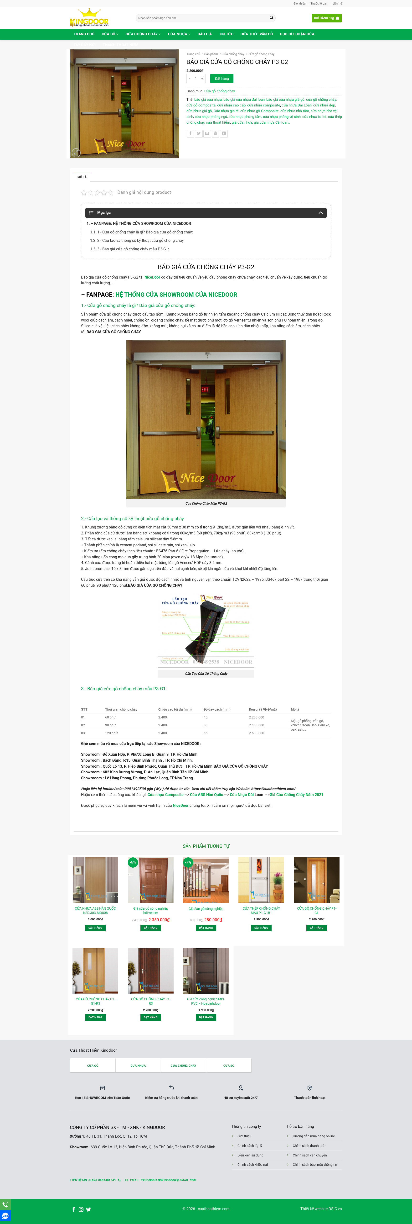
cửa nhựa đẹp (324, 105)
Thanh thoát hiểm (120, 45)
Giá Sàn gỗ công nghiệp (206, 909)
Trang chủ (84, 34)
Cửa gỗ (108, 34)
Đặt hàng (222, 78)
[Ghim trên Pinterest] (215, 134)
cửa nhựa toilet (314, 117)
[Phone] (5, 1204)
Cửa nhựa (177, 34)
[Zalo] (5, 1215)
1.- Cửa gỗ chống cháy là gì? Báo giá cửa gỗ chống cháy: (138, 305)
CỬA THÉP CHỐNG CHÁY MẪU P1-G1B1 (261, 911)
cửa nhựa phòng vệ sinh (282, 117)
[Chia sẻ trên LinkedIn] (224, 134)
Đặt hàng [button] (95, 927)
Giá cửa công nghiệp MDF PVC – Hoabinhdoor (206, 1001)
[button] (327, 18)
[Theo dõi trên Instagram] (81, 1210)
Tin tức (226, 34)
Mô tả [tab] (82, 177)
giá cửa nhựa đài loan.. (272, 122)
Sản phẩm (211, 54)
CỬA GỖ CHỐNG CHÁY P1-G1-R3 (95, 1001)
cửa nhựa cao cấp (231, 105)
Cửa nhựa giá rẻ (226, 111)
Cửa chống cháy (142, 34)
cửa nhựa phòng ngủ (211, 117)
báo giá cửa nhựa (208, 99)
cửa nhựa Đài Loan (297, 105)
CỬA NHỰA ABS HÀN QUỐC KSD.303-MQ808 (95, 911)
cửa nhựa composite (263, 105)
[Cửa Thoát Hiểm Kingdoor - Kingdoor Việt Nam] (99, 18)
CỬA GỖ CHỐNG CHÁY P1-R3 (150, 1001)
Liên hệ (337, 3)
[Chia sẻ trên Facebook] (190, 134)
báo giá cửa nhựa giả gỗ (285, 99)
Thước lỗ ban (319, 3)
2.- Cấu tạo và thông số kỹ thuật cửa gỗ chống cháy (133, 518)
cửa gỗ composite (201, 105)
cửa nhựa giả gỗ (199, 111)
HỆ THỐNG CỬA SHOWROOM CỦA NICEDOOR (176, 294)
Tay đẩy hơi (85, 45)
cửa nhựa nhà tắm (294, 111)
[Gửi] (271, 18)
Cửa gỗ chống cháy (261, 54)
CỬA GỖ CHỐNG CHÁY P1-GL (316, 911)
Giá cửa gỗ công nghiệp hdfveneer (150, 911)
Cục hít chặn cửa (297, 34)
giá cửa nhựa (242, 122)
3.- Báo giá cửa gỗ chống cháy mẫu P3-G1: (124, 688)
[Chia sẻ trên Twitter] (199, 134)
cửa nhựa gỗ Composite (259, 111)
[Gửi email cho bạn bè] (207, 134)
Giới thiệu (300, 3)
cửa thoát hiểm (218, 122)
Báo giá (205, 34)
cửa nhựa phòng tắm (245, 117)
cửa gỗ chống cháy (321, 99)
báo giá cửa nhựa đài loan (244, 99)
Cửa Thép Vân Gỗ (257, 34)
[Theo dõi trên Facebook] (73, 1210)
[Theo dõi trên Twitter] (88, 1210)
